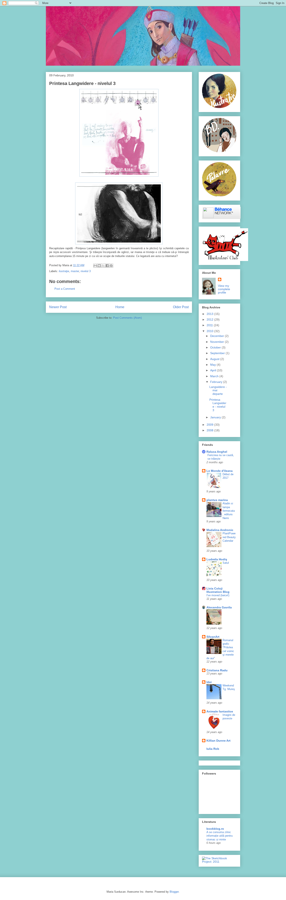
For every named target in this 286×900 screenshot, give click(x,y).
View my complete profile (224, 289)
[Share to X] (103, 265)
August (215, 359)
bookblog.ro (215, 828)
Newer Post (58, 307)
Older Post (181, 307)
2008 (210, 430)
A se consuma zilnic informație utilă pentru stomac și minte (219, 836)
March (214, 376)
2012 (210, 319)
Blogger (174, 891)
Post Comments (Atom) (127, 317)
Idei (209, 682)
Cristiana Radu (217, 670)
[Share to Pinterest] (111, 265)
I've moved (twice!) (217, 595)
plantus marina (217, 500)
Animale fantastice (219, 711)
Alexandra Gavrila (219, 607)
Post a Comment (64, 288)
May (213, 364)
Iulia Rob (212, 748)
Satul (226, 562)
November (217, 341)
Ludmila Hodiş (216, 559)
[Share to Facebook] (107, 265)
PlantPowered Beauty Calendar (229, 537)
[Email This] (95, 265)
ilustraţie (64, 271)
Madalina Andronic (219, 530)
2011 (210, 325)
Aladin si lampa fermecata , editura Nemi (229, 510)
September (218, 353)
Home (119, 307)
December (217, 336)
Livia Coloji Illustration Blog (217, 590)
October (216, 347)
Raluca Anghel (216, 451)
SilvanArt (212, 636)
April (213, 370)
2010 (210, 331)
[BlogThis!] (99, 265)
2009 (210, 424)
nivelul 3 (86, 271)
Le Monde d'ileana (219, 470)
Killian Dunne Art (218, 740)
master (75, 271)
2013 (210, 314)
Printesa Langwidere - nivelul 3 (217, 405)
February (216, 381)
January (216, 417)
